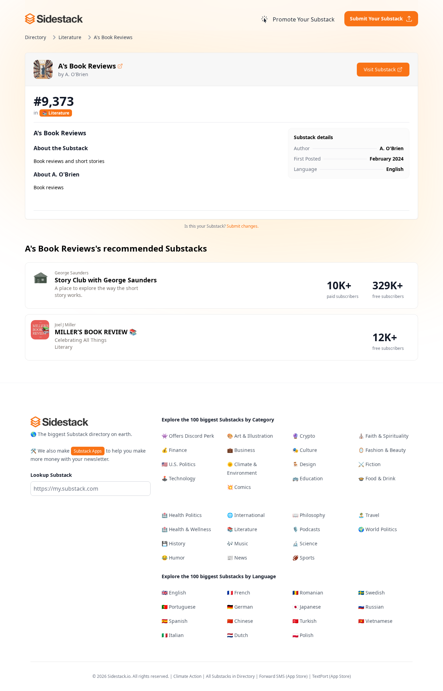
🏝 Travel (368, 515)
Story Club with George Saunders (106, 280)
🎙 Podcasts (306, 529)
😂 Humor (173, 557)
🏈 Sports (303, 557)
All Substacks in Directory (230, 676)
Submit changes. (243, 226)
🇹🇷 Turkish (304, 621)
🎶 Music (237, 543)
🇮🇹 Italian (173, 635)
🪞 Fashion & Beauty (382, 450)
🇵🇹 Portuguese (179, 606)
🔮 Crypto (303, 436)
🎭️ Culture (304, 450)
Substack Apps (88, 451)
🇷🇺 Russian (371, 606)
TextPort (320, 676)
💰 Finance (174, 450)
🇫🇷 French (238, 592)
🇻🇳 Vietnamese (375, 621)
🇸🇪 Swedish (371, 592)
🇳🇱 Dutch (237, 635)
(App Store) (297, 676)
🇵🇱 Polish (303, 635)
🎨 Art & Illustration (250, 436)
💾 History (173, 543)
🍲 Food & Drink (376, 478)
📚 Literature (55, 113)
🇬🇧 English (174, 592)
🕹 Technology (178, 478)
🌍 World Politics (377, 529)
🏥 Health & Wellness (186, 529)
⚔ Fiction (369, 464)
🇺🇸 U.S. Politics (179, 464)
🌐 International (246, 515)
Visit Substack (380, 69)
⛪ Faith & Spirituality (383, 436)
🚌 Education (307, 478)
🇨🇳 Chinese (240, 621)
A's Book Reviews (87, 66)
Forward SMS (272, 676)
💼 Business (241, 450)
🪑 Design (304, 464)
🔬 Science (304, 543)
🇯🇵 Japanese (306, 606)
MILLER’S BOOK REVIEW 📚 (96, 332)
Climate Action (187, 676)
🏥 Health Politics (182, 515)
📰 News (237, 557)
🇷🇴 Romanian (307, 592)
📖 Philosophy (308, 515)
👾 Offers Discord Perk (188, 436)
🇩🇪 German (240, 606)
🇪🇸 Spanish (175, 621)
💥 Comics (239, 487)
